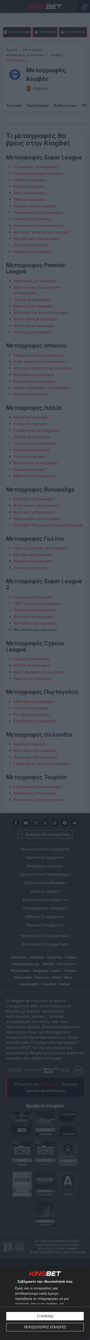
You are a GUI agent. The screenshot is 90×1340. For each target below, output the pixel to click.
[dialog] (45, 1303)
